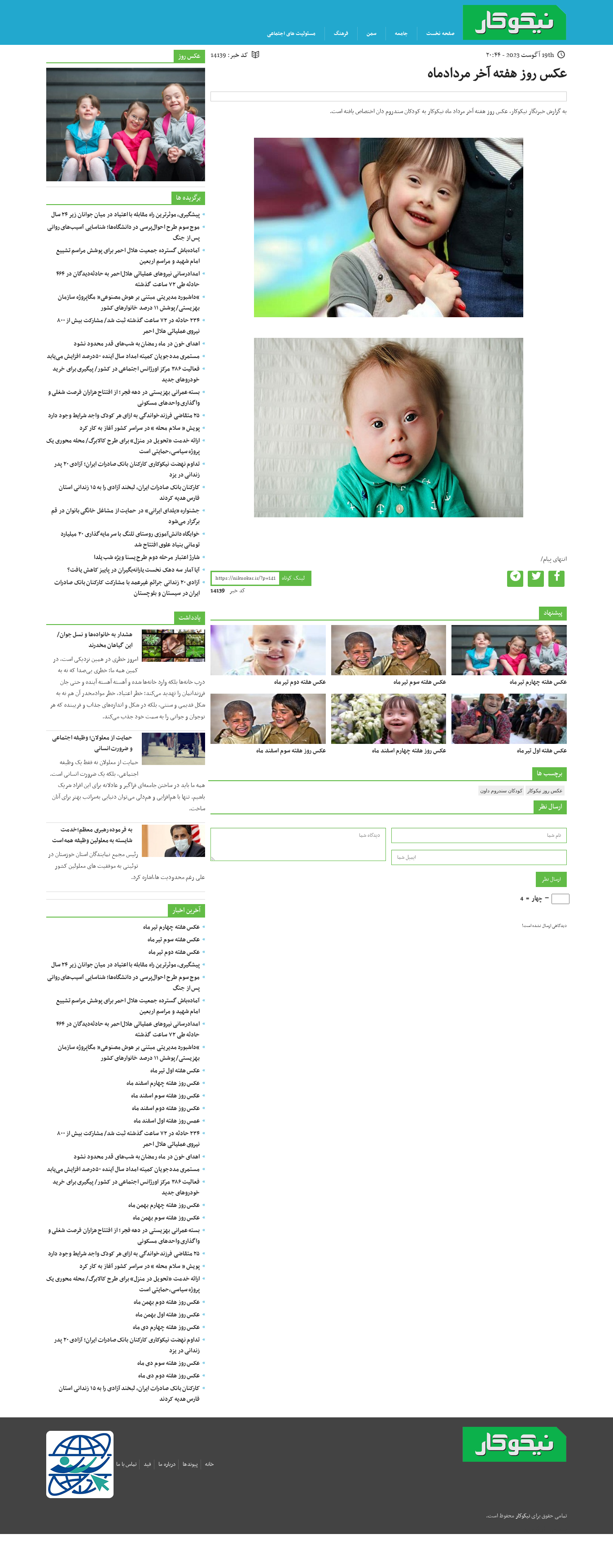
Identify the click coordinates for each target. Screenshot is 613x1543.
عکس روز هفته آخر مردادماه (497, 73)
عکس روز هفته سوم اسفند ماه (291, 751)
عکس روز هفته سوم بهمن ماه (166, 1218)
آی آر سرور (534, 1529)
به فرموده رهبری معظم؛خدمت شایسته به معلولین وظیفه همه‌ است (92, 835)
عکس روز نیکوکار (545, 790)
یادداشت (190, 618)
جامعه (401, 33)
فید (147, 1464)
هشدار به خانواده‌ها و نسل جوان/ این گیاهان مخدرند (94, 640)
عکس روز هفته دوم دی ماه (169, 1376)
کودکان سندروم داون (501, 790)
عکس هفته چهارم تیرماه (538, 682)
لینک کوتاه (293, 578)
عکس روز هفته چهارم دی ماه (166, 1327)
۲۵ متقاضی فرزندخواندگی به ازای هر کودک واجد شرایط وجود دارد (124, 416)
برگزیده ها (188, 198)
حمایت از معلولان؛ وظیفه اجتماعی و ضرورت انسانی (92, 743)
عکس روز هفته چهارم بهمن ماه (164, 1205)
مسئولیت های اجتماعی (291, 33)
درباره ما (166, 1464)
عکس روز (189, 56)
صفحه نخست (440, 33)
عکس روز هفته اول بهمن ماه (168, 1315)
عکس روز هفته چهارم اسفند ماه (409, 751)
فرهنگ (341, 33)
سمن (372, 33)
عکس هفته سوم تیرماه (420, 682)
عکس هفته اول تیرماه (542, 751)
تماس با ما (126, 1464)
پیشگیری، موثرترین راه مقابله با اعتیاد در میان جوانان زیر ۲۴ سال (125, 215)
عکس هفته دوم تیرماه (300, 682)
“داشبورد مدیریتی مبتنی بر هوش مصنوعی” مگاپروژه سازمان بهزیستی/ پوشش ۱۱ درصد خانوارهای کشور (129, 302)
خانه (209, 1464)
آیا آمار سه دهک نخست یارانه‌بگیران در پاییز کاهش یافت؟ (133, 570)
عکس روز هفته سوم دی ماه (168, 1363)
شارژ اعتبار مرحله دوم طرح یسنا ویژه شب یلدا (147, 557)
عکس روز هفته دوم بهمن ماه (167, 1302)
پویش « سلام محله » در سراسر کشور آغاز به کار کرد (139, 428)
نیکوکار (530, 1444)
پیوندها (190, 1464)
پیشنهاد (552, 613)
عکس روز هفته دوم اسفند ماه (166, 1108)
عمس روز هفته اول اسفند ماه (167, 1121)
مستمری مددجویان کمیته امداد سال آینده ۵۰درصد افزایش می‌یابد (123, 356)
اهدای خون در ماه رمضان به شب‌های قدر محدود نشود (137, 344)
